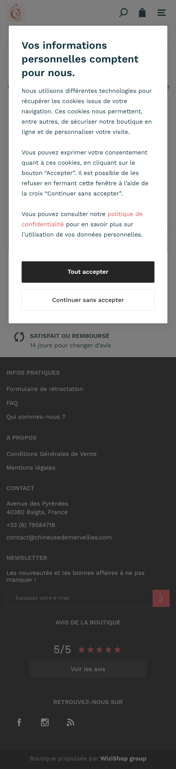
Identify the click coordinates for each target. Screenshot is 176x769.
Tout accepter (88, 272)
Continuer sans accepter (88, 300)
